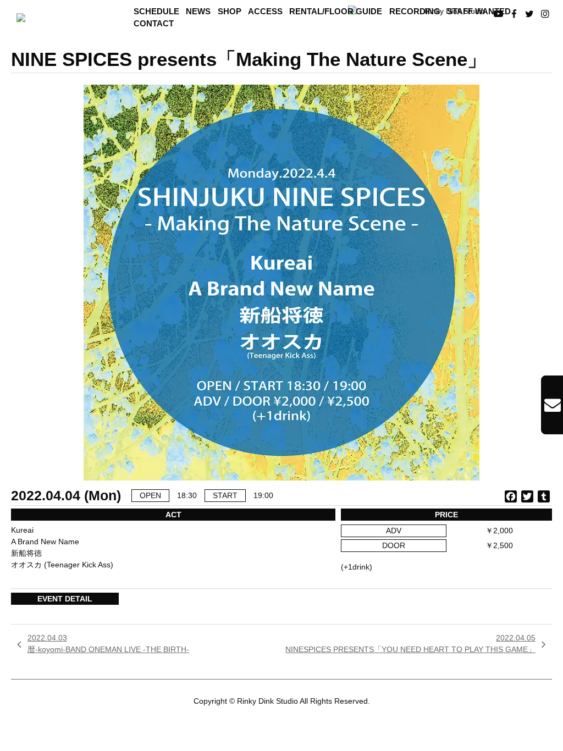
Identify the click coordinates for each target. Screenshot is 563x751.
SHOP (229, 11)
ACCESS (265, 11)
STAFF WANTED (479, 11)
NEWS (198, 11)
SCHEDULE (156, 11)
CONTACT (154, 23)
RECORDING (414, 11)
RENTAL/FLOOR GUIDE (335, 11)
